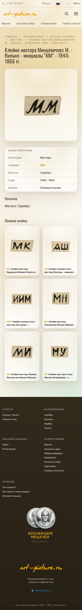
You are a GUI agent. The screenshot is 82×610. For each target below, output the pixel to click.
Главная (11, 36)
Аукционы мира (26, 23)
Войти (76, 3)
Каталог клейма (62, 36)
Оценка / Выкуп (72, 23)
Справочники (48, 23)
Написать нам (9, 419)
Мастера (16, 40)
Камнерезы (50, 457)
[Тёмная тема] (68, 3)
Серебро (45, 172)
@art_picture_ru (43, 590)
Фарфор (48, 423)
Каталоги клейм (52, 462)
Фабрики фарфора (53, 453)
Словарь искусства (54, 470)
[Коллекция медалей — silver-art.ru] (41, 524)
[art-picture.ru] (19, 13)
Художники (50, 466)
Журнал (5, 23)
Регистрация (9, 449)
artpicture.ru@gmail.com (41, 582)
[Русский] (59, 3)
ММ (42, 165)
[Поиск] (66, 13)
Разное (48, 428)
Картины (48, 419)
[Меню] (76, 13)
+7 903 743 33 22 (14, 3)
